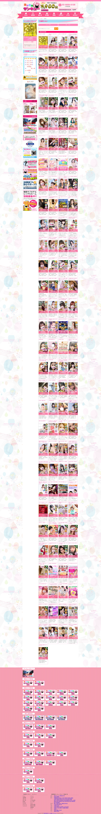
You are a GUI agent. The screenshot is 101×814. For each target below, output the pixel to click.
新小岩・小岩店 (72, 800)
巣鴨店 (72, 797)
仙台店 (55, 796)
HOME (41, 18)
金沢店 (67, 806)
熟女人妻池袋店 (57, 802)
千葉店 (55, 805)
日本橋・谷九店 (57, 807)
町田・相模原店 (62, 803)
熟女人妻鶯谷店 (59, 801)
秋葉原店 (66, 797)
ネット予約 (32, 801)
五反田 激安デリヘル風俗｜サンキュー (50, 813)
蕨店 (57, 804)
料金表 (24, 801)
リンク (31, 808)
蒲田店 (55, 801)
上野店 (63, 797)
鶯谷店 (60, 797)
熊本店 (58, 811)
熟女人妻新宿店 (72, 801)
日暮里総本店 (56, 797)
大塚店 (55, 799)
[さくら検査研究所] (30, 144)
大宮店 (55, 804)
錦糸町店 (67, 800)
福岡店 (55, 811)
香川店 (55, 810)
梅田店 (67, 807)
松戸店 (58, 805)
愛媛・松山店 (59, 810)
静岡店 (58, 806)
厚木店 (66, 803)
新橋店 (71, 799)
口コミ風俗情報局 (32, 116)
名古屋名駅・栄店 (62, 806)
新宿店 (60, 799)
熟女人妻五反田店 (66, 801)
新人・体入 (68, 24)
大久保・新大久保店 (65, 799)
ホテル (31, 798)
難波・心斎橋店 (63, 807)
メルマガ (32, 797)
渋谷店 (64, 800)
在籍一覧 (24, 798)
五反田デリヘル (36, 18)
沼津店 (55, 806)
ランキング (25, 805)
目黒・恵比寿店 (57, 800)
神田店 (69, 797)
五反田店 (61, 800)
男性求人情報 (32, 805)
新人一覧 (24, 800)
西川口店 (60, 804)
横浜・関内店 (56, 803)
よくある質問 (32, 800)
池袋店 (58, 799)
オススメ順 (48, 24)
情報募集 (32, 807)
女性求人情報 (32, 804)
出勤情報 (24, 797)
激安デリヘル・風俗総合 (28, 18)
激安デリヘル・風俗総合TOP (59, 795)
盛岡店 (58, 796)
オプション (25, 804)
